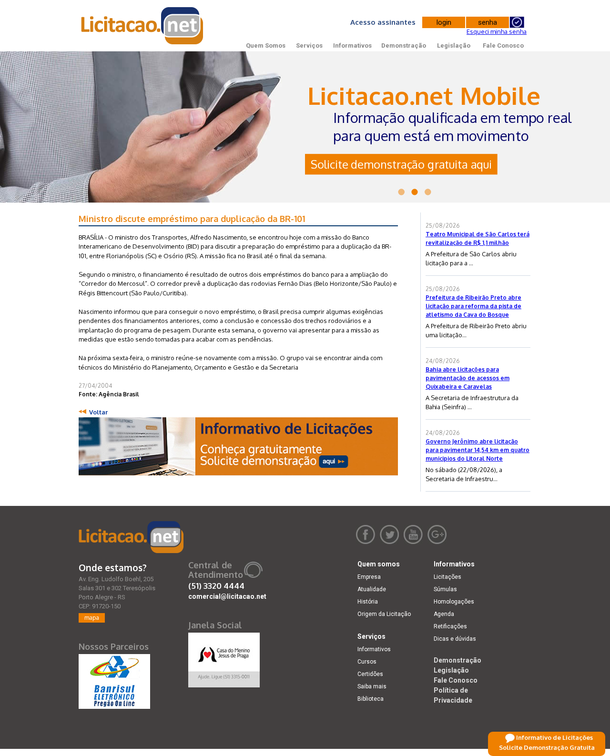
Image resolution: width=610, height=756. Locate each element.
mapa (91, 617)
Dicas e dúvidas (455, 638)
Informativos (352, 45)
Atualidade (371, 589)
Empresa (369, 577)
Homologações (454, 601)
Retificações (450, 626)
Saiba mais (371, 686)
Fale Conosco (503, 45)
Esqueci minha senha (497, 31)
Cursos (366, 661)
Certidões (370, 674)
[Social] (224, 658)
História (367, 601)
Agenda (444, 614)
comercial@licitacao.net (227, 596)
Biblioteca (370, 699)
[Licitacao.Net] (143, 25)
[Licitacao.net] (131, 537)
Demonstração (403, 45)
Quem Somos (265, 45)
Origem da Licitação (384, 614)
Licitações (447, 577)
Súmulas (445, 589)
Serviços (309, 45)
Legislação (453, 45)
